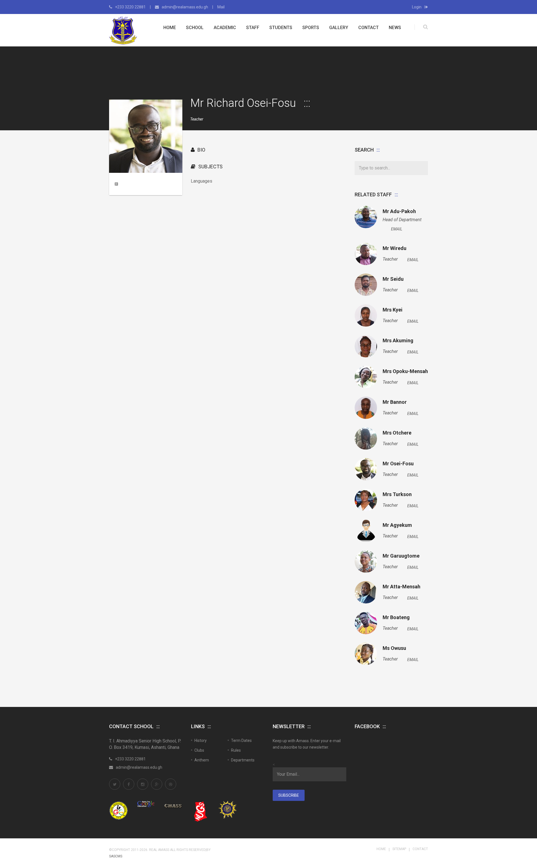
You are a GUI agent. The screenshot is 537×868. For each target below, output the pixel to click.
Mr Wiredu (394, 248)
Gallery (338, 27)
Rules (236, 750)
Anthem (201, 760)
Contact (368, 27)
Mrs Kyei (392, 310)
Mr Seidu (393, 279)
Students (280, 27)
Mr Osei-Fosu (398, 463)
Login (416, 7)
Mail (221, 7)
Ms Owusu (394, 648)
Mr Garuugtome (401, 556)
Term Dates (241, 740)
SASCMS (115, 856)
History (200, 740)
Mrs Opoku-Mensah (405, 371)
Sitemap (399, 849)
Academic (225, 27)
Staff (252, 27)
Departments (243, 760)
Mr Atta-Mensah (401, 586)
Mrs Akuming (398, 340)
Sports (310, 27)
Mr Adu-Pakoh (399, 211)
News (395, 27)
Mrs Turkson (397, 494)
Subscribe (288, 795)
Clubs (199, 750)
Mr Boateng (396, 617)
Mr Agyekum (397, 525)
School (195, 27)
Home (169, 27)
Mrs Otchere (397, 433)
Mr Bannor (395, 402)
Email (396, 229)
